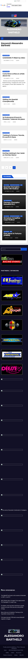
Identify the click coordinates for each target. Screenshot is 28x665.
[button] (25, 38)
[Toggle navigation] (14, 38)
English (18, 0)
